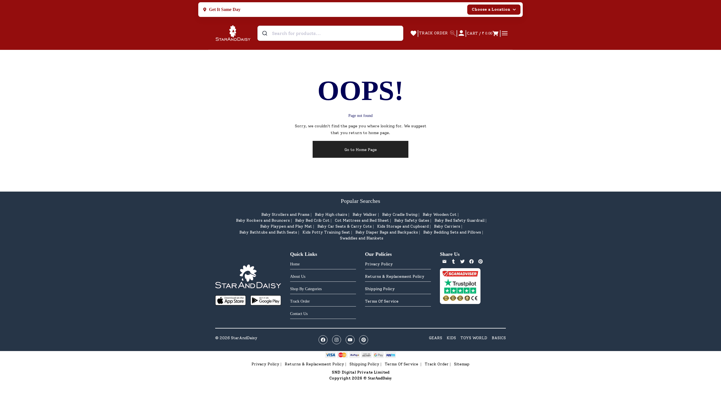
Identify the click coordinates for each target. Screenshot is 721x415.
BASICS (499, 338)
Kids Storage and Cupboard (403, 226)
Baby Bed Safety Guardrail (459, 220)
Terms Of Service (382, 301)
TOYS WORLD (473, 338)
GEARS (435, 338)
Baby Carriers (447, 226)
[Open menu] (504, 33)
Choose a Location (491, 9)
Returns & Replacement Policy (394, 276)
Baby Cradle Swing (399, 214)
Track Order (437, 364)
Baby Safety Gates (411, 220)
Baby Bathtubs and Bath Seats (268, 232)
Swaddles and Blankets (361, 238)
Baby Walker (365, 214)
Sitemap (461, 364)
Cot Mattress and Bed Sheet (362, 220)
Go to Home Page (360, 149)
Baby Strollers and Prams (285, 214)
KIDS (451, 338)
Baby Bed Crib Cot (312, 220)
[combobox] (330, 33)
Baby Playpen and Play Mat (286, 226)
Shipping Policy (380, 289)
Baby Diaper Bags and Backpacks (386, 232)
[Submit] (265, 33)
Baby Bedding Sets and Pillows (452, 232)
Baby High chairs (331, 214)
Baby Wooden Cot (440, 214)
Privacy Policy (379, 264)
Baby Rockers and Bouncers (263, 220)
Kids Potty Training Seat (326, 232)
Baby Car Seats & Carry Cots (344, 226)
